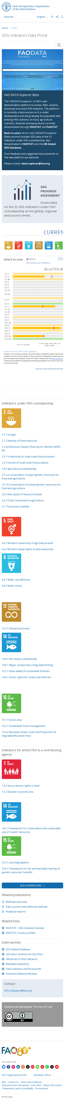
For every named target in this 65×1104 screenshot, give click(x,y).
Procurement (41, 1088)
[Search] (60, 17)
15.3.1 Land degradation (15, 862)
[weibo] (42, 1066)
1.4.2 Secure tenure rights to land (20, 785)
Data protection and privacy (15, 1085)
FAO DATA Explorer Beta (21, 95)
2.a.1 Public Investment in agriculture (23, 500)
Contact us (13, 1082)
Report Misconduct (52, 1085)
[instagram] (13, 1066)
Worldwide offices (43, 1075)
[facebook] (8, 1066)
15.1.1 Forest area (12, 720)
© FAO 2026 (7, 1096)
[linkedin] (18, 1066)
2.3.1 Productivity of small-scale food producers (28, 456)
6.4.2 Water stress (12, 585)
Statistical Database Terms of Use (28, 1007)
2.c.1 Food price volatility (15, 506)
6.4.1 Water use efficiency (16, 579)
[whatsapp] (47, 1066)
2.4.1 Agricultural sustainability (19, 468)
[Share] (56, 17)
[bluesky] (3, 1066)
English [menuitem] (41, 16)
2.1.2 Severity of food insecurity (19, 440)
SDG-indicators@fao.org (18, 990)
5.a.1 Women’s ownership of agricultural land (27, 543)
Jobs (4, 1082)
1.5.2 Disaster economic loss (17, 791)
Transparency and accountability (17, 1088)
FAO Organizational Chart (14, 1075)
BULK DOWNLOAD (30, 885)
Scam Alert (36, 1085)
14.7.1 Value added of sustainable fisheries (26, 671)
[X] (52, 1066)
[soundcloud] (23, 1066)
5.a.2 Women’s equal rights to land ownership (27, 549)
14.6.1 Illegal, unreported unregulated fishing (27, 665)
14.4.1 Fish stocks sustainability (19, 659)
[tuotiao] (32, 1066)
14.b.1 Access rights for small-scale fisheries (26, 677)
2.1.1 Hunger (9, 434)
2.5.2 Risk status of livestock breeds (22, 494)
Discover (9, 16)
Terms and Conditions (31, 1082)
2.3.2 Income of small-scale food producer (25, 462)
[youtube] (57, 1066)
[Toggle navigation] (59, 45)
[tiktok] (28, 1066)
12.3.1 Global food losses (16, 628)
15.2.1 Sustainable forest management (23, 726)
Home (5, 28)
